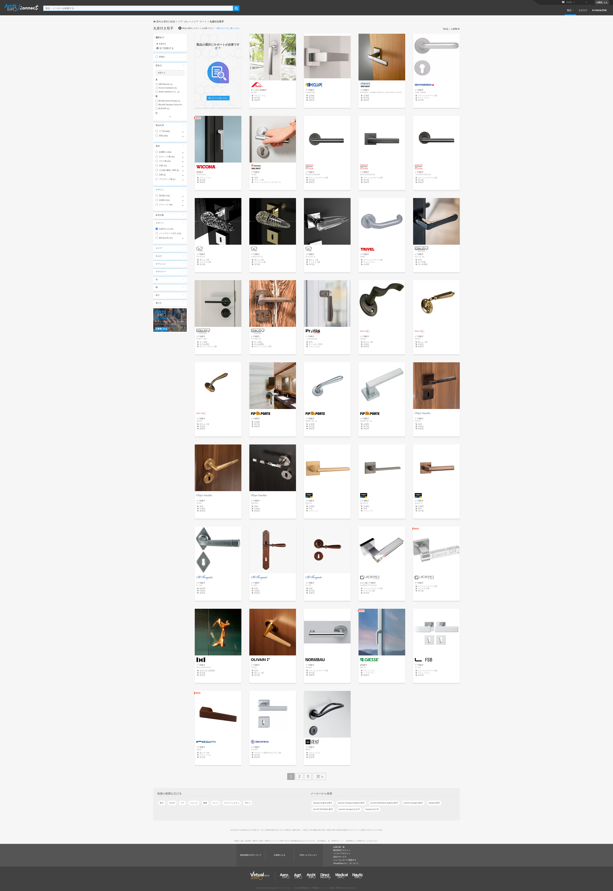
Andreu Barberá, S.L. (169, 92)
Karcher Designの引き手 (349, 809)
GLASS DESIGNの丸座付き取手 (384, 803)
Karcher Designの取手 (413, 803)
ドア (182, 803)
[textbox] (138, 8)
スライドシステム (231, 803)
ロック (215, 803)
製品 (569, 10)
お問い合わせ (272, 39)
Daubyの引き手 (372, 809)
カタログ (583, 10)
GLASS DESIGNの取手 (323, 809)
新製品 (162, 57)
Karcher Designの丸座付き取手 (351, 803)
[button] (170, 65)
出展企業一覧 (339, 847)
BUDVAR (164, 108)
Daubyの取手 (434, 803)
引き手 (172, 803)
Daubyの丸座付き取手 (322, 803)
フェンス (194, 803)
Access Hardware (168, 88)
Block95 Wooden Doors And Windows (171, 105)
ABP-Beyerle (166, 84)
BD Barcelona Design (169, 101)
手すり (248, 803)
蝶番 (205, 803)
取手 (162, 803)
